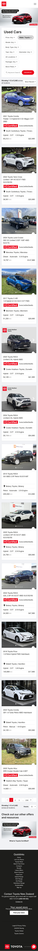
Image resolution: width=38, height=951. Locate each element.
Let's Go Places (19, 859)
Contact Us (19, 901)
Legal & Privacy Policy (19, 925)
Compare (19, 866)
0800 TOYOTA (19, 899)
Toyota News (19, 861)
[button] (34, 947)
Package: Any (12, 62)
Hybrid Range (19, 876)
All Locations (11, 57)
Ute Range (19, 881)
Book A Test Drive (19, 864)
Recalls (19, 868)
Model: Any (11, 42)
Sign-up (19, 887)
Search (28, 72)
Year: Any (10, 52)
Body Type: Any (12, 47)
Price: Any (10, 37)
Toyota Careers (19, 933)
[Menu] (35, 4)
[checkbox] (33, 112)
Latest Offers (19, 870)
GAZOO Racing (19, 928)
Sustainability (19, 885)
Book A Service (19, 872)
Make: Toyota (25, 37)
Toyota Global (19, 931)
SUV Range (19, 879)
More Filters (11, 66)
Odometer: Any (25, 52)
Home (19, 857)
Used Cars (19, 874)
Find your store (19, 913)
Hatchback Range (19, 883)
